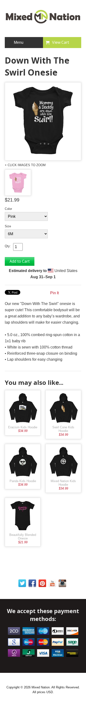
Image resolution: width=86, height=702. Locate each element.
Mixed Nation (41, 687)
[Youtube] (52, 584)
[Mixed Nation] (43, 22)
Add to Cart (20, 261)
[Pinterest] (42, 584)
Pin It (54, 293)
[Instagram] (62, 584)
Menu (18, 42)
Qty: (8, 246)
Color (8, 209)
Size (8, 226)
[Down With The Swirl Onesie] (43, 121)
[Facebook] (32, 584)
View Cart (60, 42)
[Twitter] (22, 584)
